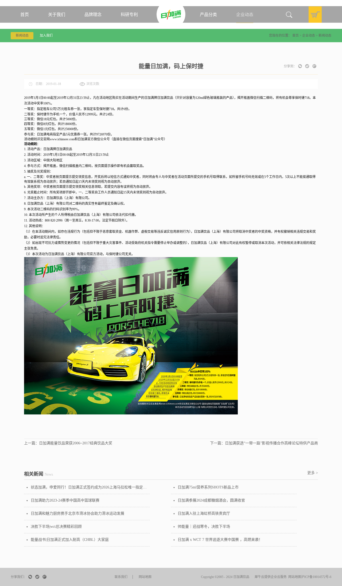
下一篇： (264, 443)
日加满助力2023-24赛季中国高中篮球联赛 (65, 500)
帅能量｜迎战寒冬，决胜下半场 (204, 527)
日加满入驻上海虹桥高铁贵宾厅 (204, 513)
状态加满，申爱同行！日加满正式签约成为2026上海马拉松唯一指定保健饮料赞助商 (90, 487)
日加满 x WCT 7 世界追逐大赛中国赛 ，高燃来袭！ (220, 540)
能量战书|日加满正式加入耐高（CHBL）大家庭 (70, 540)
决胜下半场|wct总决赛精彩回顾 (56, 527)
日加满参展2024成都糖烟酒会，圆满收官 (211, 500)
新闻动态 (324, 35)
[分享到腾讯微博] (314, 66)
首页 (24, 14)
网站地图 (294, 577)
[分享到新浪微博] (307, 66)
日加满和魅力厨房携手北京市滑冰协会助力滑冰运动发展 (77, 513)
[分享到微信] (300, 66)
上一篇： (68, 443)
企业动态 (308, 35)
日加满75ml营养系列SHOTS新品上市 (208, 487)
